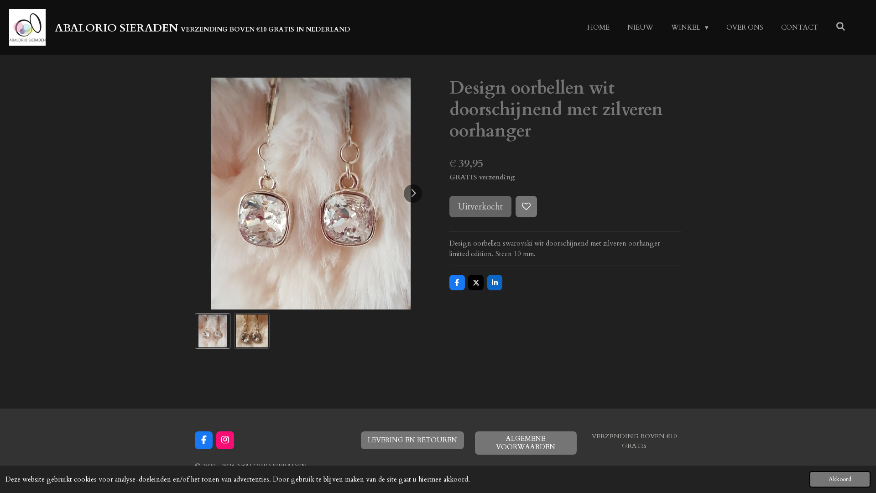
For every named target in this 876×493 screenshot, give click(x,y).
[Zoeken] (840, 27)
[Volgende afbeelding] (413, 193)
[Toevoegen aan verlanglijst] (526, 206)
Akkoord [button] (840, 479)
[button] (212, 331)
